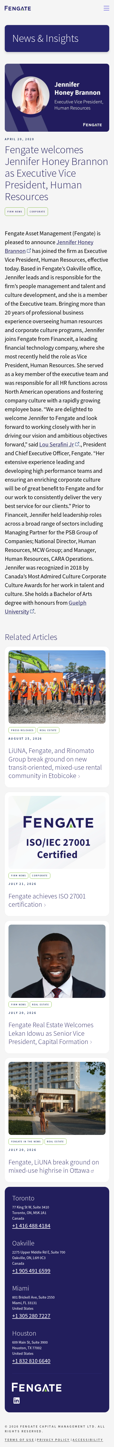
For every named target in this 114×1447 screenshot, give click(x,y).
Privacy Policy (53, 1440)
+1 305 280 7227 (31, 1315)
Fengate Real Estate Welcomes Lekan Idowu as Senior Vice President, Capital (51, 1033)
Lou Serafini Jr (56, 444)
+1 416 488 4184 (31, 1225)
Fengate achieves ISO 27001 (47, 900)
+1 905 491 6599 (31, 1270)
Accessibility (88, 1440)
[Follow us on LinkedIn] (16, 1400)
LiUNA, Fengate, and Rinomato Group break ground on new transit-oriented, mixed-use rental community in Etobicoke (55, 763)
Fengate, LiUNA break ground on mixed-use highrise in (53, 1166)
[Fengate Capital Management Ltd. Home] (18, 8)
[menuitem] (20, 1439)
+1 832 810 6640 (31, 1360)
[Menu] (106, 8)
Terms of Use (19, 1440)
